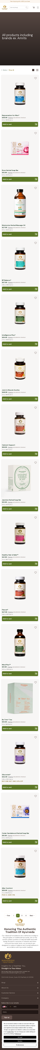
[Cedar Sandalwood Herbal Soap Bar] (20, 812)
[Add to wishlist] (35, 78)
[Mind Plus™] (20, 643)
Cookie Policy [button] (10, 1031)
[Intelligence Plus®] (20, 313)
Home (5, 70)
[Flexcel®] (20, 588)
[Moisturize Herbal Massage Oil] (20, 204)
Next (31, 915)
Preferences (20, 1045)
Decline (20, 1041)
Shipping (10, 117)
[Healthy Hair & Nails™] (20, 533)
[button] (19, 7)
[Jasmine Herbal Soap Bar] (20, 478)
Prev (8, 915)
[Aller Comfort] (20, 867)
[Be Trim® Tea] (20, 698)
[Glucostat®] (20, 753)
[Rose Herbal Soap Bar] (20, 149)
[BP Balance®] (20, 259)
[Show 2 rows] (37, 70)
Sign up (6, 1017)
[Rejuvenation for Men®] (20, 94)
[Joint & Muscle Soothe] (20, 368)
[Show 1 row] (33, 70)
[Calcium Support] (20, 423)
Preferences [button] (18, 1034)
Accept (20, 1037)
